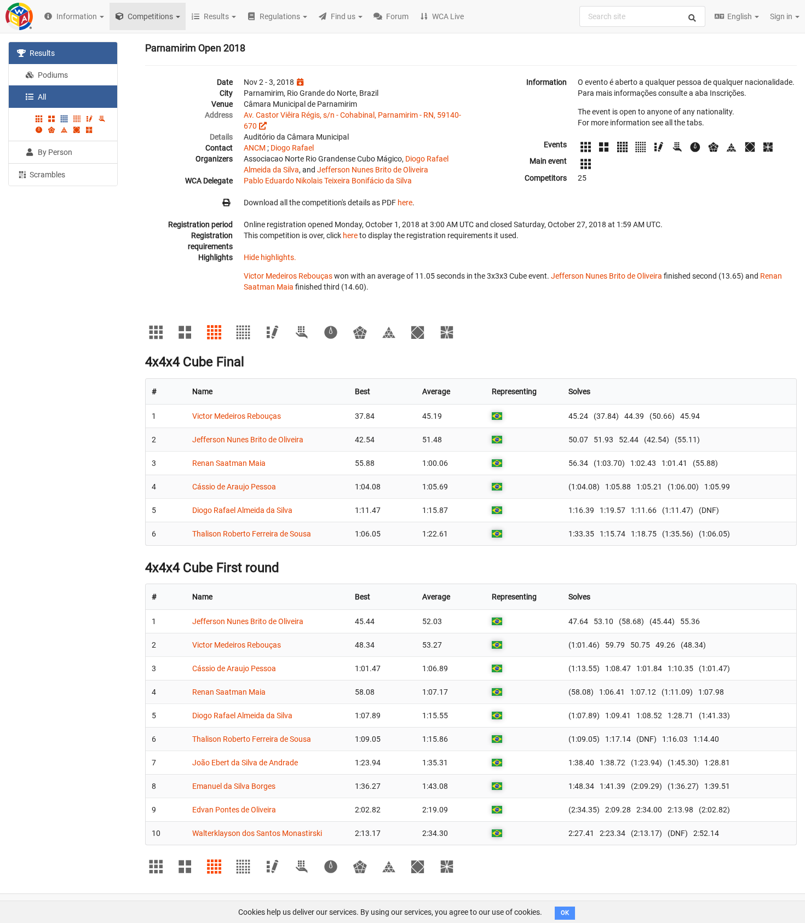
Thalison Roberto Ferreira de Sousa (251, 533)
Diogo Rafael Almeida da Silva (242, 510)
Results (41, 53)
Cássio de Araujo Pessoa (234, 486)
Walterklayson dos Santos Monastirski (257, 833)
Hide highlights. (270, 257)
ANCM (255, 147)
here (405, 202)
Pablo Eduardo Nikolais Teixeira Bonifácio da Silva (328, 180)
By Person (54, 152)
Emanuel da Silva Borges (233, 786)
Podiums (52, 75)
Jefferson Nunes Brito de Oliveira (372, 169)
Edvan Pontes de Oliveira (234, 809)
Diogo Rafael (292, 147)
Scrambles (46, 174)
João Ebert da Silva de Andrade (245, 762)
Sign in (782, 16)
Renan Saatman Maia (229, 463)
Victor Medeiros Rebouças (288, 276)
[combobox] (642, 16)
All (41, 97)
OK (565, 912)
